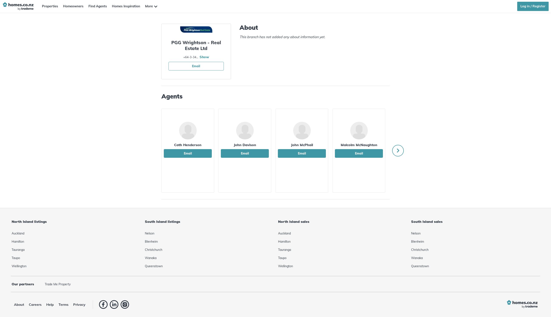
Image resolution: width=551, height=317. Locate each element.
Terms (63, 304)
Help (50, 304)
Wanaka (150, 258)
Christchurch (153, 250)
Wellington (19, 266)
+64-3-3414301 (190, 57)
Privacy (79, 304)
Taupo (16, 258)
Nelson (149, 233)
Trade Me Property (58, 284)
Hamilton (18, 242)
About (19, 304)
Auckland (18, 233)
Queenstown (154, 266)
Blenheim (151, 242)
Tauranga (18, 250)
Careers (35, 304)
